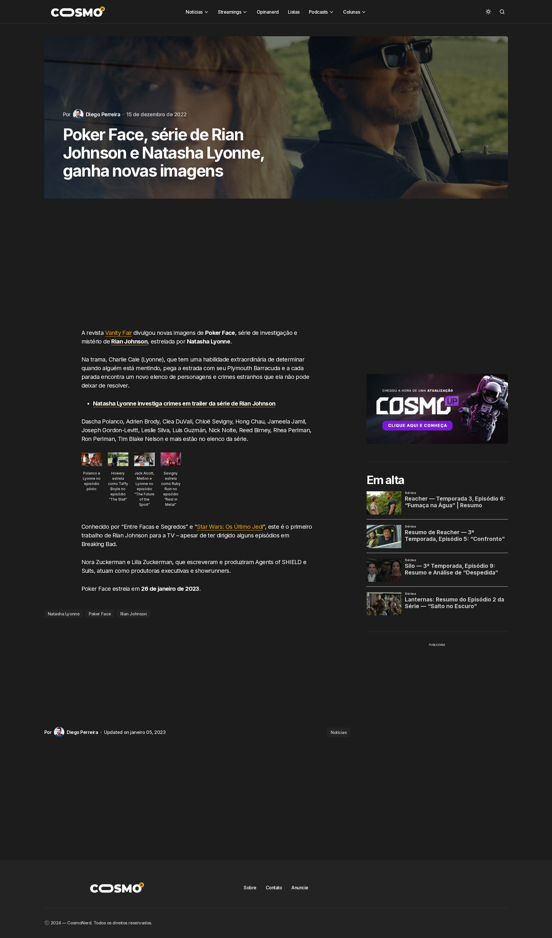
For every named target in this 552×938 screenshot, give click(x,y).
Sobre (250, 887)
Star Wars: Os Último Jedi (230, 526)
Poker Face (100, 614)
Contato (274, 887)
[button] (488, 11)
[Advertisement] (197, 269)
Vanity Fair (118, 332)
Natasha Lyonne (64, 614)
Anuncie (299, 887)
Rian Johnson (133, 614)
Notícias (339, 732)
